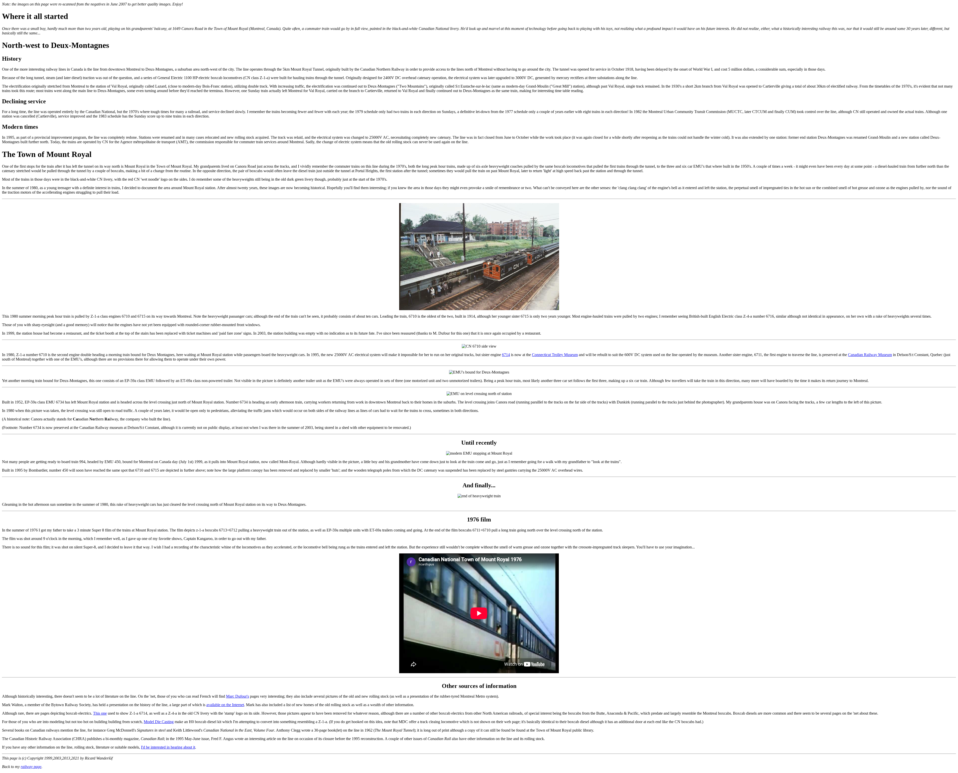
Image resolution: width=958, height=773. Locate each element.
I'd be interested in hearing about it (168, 747)
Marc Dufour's (237, 696)
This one (100, 713)
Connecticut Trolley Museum (555, 355)
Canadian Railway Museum (870, 355)
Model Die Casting (159, 722)
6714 (506, 355)
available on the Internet (225, 705)
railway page (31, 767)
